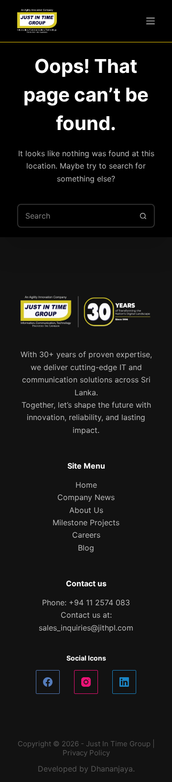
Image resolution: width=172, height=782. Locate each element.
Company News (86, 497)
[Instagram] (86, 682)
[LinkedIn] (124, 682)
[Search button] (143, 216)
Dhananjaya (112, 768)
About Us (86, 510)
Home (86, 485)
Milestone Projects (86, 522)
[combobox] (75, 216)
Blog (86, 547)
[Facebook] (48, 682)
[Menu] (150, 21)
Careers (86, 535)
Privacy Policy (86, 752)
